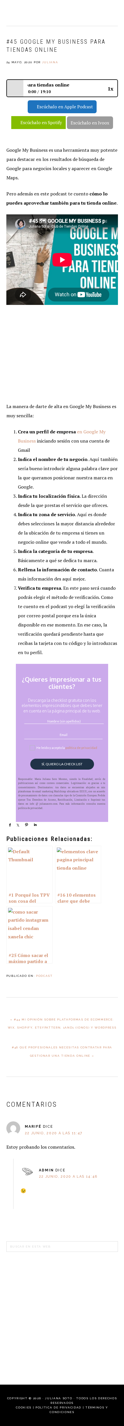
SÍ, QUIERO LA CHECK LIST (62, 764)
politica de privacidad (81, 747)
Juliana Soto (26, 13)
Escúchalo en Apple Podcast (65, 106)
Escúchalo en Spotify (41, 122)
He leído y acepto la (66, 747)
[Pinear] (26, 825)
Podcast (44, 975)
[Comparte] (9, 825)
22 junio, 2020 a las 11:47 (53, 1133)
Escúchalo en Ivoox (90, 123)
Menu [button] (111, 12)
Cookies (23, 1407)
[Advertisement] (62, 354)
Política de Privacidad (58, 1407)
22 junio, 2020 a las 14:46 (68, 1177)
